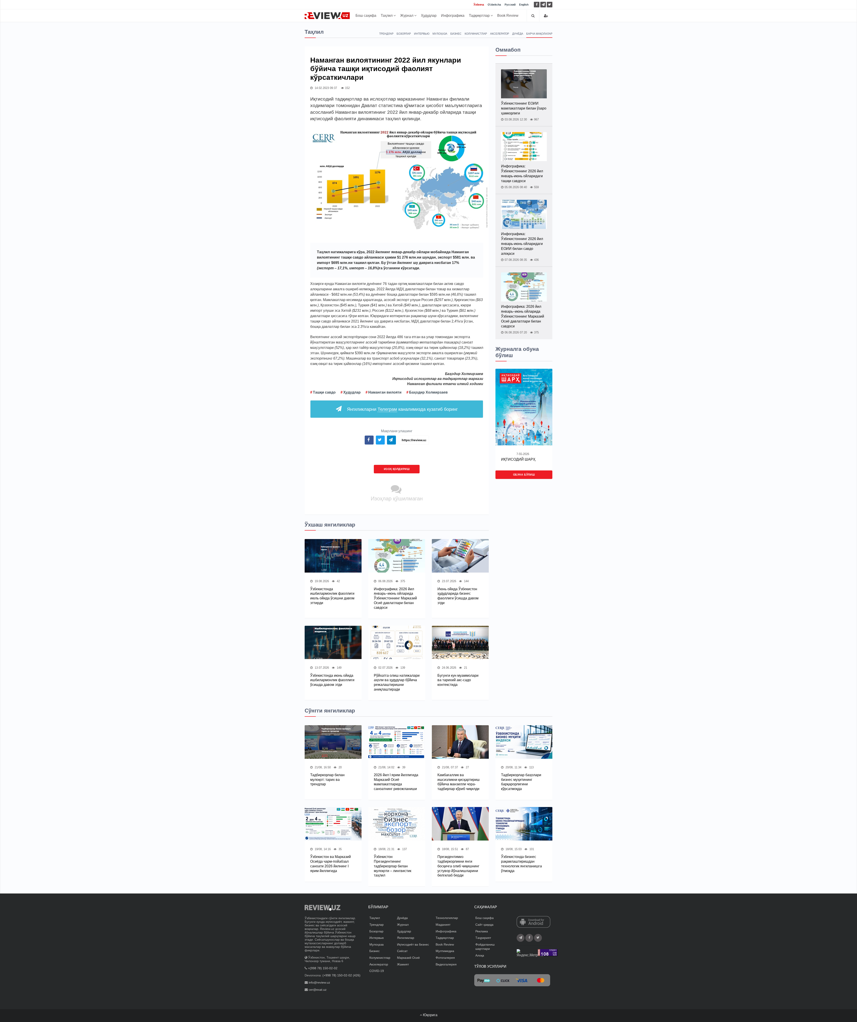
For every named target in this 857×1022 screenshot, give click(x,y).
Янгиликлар (405, 938)
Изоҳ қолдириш (397, 469)
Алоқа (479, 955)
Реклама (481, 931)
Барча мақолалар (539, 33)
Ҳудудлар (429, 15)
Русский (510, 4)
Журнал (407, 15)
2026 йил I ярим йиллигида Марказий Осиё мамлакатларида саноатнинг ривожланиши (396, 782)
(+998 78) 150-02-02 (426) (341, 975)
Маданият (443, 924)
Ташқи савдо (324, 392)
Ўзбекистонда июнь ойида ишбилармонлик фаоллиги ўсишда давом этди (332, 680)
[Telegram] (543, 4)
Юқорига (429, 1015)
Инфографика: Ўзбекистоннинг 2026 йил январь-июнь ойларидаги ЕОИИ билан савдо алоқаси (522, 243)
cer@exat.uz (318, 989)
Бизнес (456, 33)
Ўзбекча (479, 4)
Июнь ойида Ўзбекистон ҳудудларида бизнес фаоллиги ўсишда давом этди (457, 596)
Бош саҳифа (366, 15)
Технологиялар (447, 918)
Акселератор (499, 33)
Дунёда (517, 33)
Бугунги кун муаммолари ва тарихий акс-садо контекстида (457, 680)
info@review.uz (319, 982)
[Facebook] (536, 4)
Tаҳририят (483, 938)
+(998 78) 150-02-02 (322, 968)
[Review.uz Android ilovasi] (533, 922)
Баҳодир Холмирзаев (428, 392)
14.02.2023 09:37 (325, 88)
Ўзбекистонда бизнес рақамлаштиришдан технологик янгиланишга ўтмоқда (521, 863)
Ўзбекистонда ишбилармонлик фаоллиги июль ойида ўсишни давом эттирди (332, 596)
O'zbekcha (494, 4)
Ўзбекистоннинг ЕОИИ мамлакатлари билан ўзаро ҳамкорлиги (523, 108)
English (523, 4)
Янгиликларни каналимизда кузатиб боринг (402, 409)
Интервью (421, 33)
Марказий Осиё (408, 957)
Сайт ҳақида (484, 924)
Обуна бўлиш (524, 474)
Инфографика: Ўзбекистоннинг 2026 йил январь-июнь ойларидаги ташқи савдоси (522, 173)
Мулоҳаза (440, 33)
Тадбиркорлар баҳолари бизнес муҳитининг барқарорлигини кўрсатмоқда (521, 782)
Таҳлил (387, 15)
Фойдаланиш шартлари (485, 947)
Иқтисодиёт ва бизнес (413, 944)
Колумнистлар (476, 33)
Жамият (403, 964)
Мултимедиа (445, 951)
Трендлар (386, 33)
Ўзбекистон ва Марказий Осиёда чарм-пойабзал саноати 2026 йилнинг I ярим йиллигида (330, 863)
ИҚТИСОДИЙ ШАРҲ (518, 459)
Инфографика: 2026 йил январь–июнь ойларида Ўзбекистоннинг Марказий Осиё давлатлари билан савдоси (395, 598)
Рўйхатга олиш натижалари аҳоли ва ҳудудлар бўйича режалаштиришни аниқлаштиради (397, 682)
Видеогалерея (446, 964)
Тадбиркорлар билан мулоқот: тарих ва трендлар (327, 779)
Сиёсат (402, 951)
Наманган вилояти (384, 392)
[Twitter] (549, 4)
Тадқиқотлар (480, 15)
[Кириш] (545, 16)
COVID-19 (376, 971)
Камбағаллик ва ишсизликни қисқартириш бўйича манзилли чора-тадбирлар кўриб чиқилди (458, 782)
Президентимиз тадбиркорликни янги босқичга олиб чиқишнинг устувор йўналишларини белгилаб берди (458, 866)
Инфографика (452, 15)
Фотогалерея (445, 957)
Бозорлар (404, 33)
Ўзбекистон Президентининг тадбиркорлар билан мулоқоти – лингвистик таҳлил (392, 866)
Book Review (507, 15)
